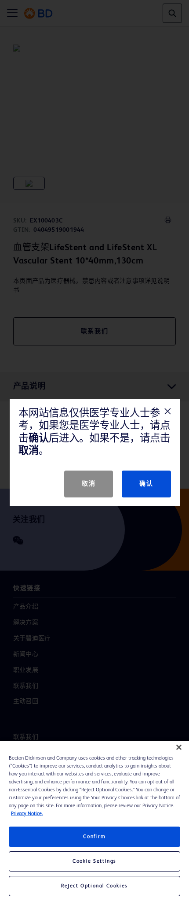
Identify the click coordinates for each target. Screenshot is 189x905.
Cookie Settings (94, 861)
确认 (146, 484)
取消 (88, 484)
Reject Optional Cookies (94, 886)
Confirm (94, 836)
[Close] (179, 747)
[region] (94, 823)
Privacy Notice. (27, 813)
